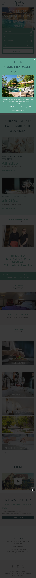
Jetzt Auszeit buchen (18, 110)
